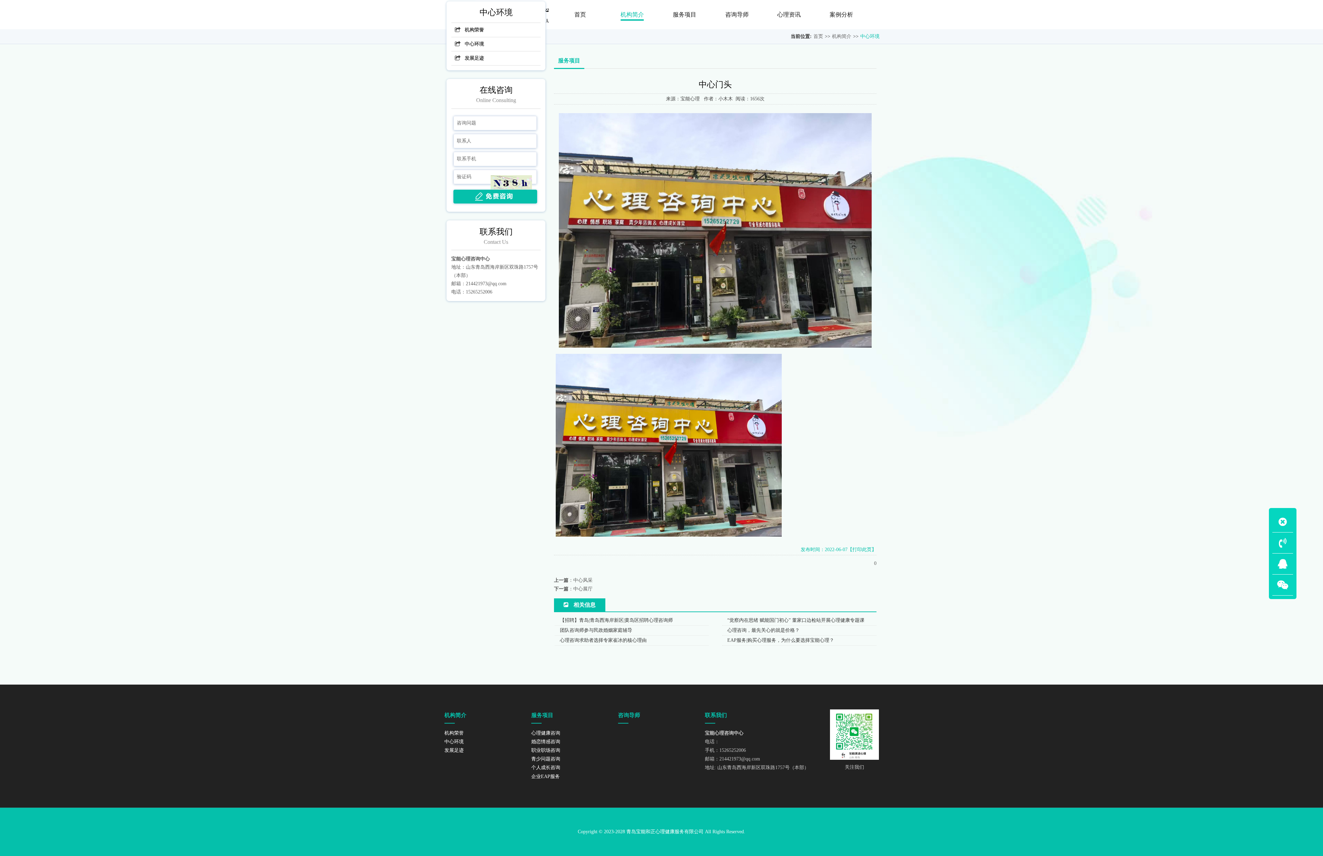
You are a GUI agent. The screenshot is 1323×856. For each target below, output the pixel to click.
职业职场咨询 (545, 750)
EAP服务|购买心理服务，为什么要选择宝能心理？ (780, 640)
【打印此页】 (862, 549)
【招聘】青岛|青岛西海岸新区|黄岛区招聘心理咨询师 (616, 620)
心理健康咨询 (545, 733)
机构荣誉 (474, 29)
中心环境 (870, 36)
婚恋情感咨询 (545, 741)
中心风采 (583, 580)
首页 (818, 36)
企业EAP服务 (545, 776)
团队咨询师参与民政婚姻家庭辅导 (596, 630)
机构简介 (841, 36)
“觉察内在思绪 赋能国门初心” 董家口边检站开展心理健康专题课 (795, 620)
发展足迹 (474, 58)
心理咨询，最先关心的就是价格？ (763, 630)
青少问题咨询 (545, 759)
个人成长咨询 (545, 767)
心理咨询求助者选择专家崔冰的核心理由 (603, 640)
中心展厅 (583, 588)
